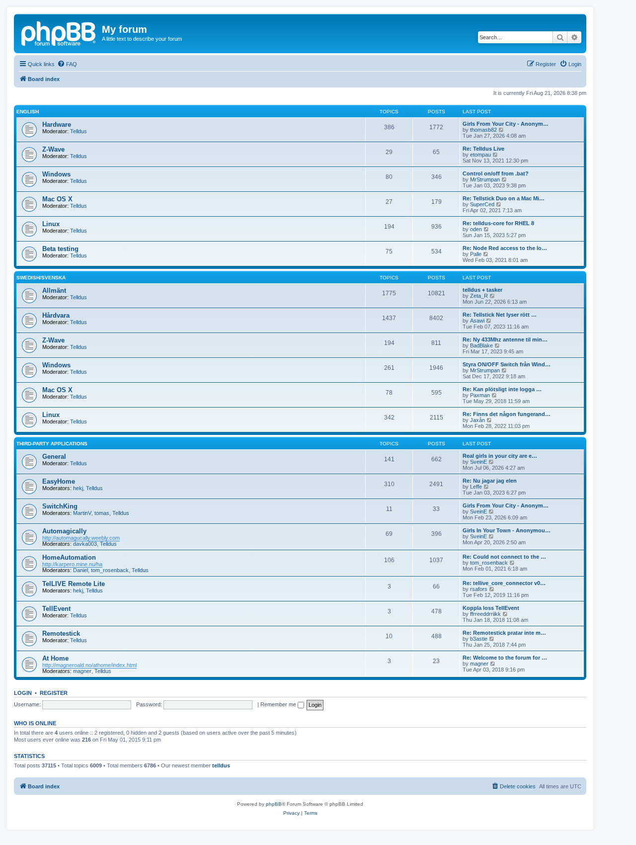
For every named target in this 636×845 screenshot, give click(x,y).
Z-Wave (53, 149)
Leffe (476, 487)
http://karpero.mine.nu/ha (72, 564)
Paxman (480, 395)
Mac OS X (57, 199)
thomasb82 (483, 130)
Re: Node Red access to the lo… (505, 248)
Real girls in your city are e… (500, 456)
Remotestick (61, 633)
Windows (56, 174)
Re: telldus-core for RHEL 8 (498, 223)
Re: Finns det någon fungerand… (507, 414)
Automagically (64, 531)
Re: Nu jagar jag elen (490, 481)
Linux (51, 224)
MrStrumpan (485, 179)
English (27, 111)
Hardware (56, 124)
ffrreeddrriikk (485, 614)
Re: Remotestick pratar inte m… (504, 633)
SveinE (478, 462)
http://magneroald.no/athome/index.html (89, 665)
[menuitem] (67, 64)
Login (23, 693)
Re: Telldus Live (483, 149)
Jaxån (477, 420)
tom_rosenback (110, 570)
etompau (480, 155)
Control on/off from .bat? (496, 173)
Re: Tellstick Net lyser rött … (500, 315)
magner (82, 671)
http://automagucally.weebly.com (81, 538)
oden (476, 229)
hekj (78, 488)
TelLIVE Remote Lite (73, 584)
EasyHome (58, 481)
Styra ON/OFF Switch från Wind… (507, 364)
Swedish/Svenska (41, 277)
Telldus (78, 131)
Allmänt (54, 290)
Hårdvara (56, 315)
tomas (101, 513)
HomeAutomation (69, 557)
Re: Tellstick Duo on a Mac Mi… (504, 198)
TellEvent (56, 608)
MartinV (82, 513)
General (54, 456)
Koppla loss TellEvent (491, 608)
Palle (475, 254)
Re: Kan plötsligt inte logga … (502, 389)
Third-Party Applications (51, 443)
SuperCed (482, 204)
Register (54, 693)
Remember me (279, 704)
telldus (221, 765)
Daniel (80, 570)
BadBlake (481, 345)
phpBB (274, 804)
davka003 (85, 544)
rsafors (478, 589)
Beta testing (60, 249)
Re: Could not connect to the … (504, 557)
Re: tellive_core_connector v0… (504, 583)
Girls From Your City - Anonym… (506, 124)
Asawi (477, 321)
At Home (55, 658)
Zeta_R (479, 296)
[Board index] (59, 32)
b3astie (478, 639)
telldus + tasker (482, 290)
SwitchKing (60, 506)
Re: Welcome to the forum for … (505, 658)
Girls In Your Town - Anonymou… (507, 530)
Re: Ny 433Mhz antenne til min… (505, 339)
